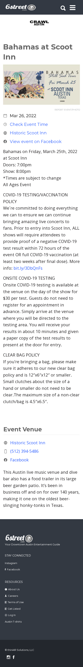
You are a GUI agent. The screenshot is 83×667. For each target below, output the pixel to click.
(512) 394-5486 (24, 451)
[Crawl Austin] (42, 23)
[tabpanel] (42, 23)
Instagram (11, 563)
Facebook (19, 460)
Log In (12, 615)
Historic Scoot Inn (28, 132)
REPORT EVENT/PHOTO (67, 110)
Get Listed (14, 608)
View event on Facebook (36, 141)
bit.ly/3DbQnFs (28, 268)
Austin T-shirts (13, 621)
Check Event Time (29, 124)
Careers (13, 595)
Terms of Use (16, 602)
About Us (13, 589)
